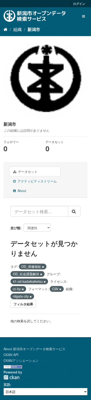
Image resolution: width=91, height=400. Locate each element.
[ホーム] (5, 29)
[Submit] (74, 211)
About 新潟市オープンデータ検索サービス (34, 348)
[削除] (43, 267)
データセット (27, 171)
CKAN (11, 377)
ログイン (79, 3)
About (21, 190)
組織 (17, 29)
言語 (7, 384)
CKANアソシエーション (21, 360)
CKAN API (11, 354)
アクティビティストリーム (37, 181)
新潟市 (34, 29)
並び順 (15, 227)
